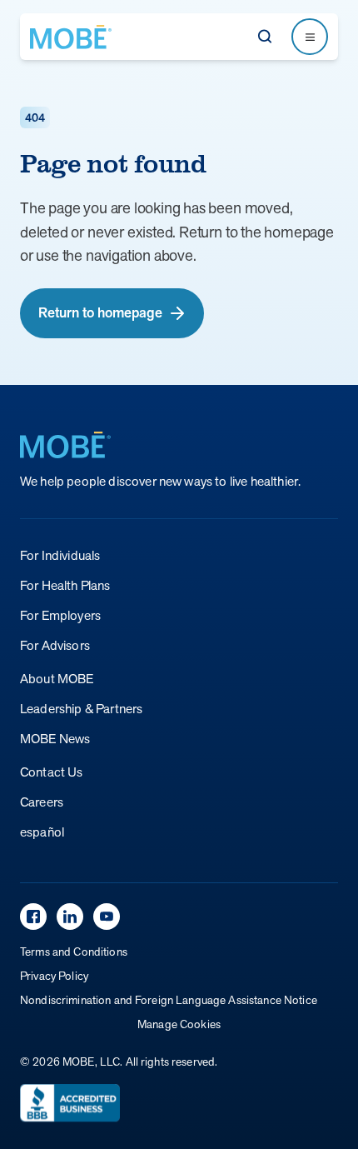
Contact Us (51, 772)
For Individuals (60, 555)
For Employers (60, 615)
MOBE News (55, 738)
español (42, 832)
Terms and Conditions (73, 951)
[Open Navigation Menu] (309, 36)
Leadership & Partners (81, 708)
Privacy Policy (54, 975)
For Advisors (55, 645)
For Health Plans (65, 585)
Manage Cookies (179, 1024)
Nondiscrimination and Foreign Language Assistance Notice (168, 999)
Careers (41, 802)
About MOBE (57, 678)
